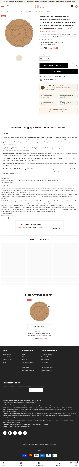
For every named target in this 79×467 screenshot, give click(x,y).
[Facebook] (5, 433)
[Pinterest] (15, 433)
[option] (19, 33)
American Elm (49, 40)
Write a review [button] (56, 228)
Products (10, 12)
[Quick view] (49, 306)
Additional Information (54, 128)
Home (3, 12)
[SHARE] (76, 65)
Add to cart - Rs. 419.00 (53, 66)
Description (16, 128)
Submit (36, 390)
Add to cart (39, 327)
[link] (71, 65)
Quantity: (42, 55)
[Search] (8, 6)
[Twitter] (25, 433)
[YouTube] (20, 433)
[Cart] (76, 6)
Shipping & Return (32, 128)
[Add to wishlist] (49, 302)
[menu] (2, 6)
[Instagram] (10, 433)
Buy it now (58, 72)
